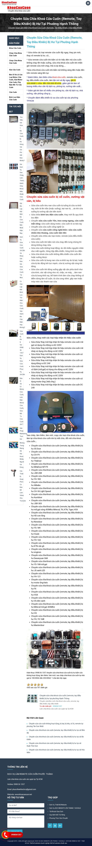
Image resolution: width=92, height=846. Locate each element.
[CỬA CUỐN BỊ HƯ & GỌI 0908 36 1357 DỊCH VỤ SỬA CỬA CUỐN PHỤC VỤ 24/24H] (13, 333)
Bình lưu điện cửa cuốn (14, 98)
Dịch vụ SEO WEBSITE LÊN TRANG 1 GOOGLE (65, 808)
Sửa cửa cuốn (14, 70)
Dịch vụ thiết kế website (58, 805)
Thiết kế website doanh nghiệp (39, 843)
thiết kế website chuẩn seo (58, 843)
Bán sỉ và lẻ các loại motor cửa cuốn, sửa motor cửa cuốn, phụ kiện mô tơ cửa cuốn (16, 81)
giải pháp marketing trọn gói (23, 433)
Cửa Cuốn (13, 92)
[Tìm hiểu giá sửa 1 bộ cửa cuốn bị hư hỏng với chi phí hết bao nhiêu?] (13, 119)
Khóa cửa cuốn (15, 48)
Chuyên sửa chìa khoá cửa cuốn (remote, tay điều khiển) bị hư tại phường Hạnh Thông (54, 42)
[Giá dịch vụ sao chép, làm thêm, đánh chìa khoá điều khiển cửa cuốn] (13, 166)
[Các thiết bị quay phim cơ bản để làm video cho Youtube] (13, 473)
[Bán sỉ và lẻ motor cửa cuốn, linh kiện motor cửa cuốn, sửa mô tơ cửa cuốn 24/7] (13, 380)
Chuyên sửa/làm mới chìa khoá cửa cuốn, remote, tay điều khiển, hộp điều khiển (45, 28)
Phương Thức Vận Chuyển (58, 818)
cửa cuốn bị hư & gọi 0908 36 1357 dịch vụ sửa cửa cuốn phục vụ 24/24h (22, 352)
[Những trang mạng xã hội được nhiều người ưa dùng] (13, 445)
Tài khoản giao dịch (56, 811)
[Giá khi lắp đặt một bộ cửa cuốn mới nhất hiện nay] (13, 205)
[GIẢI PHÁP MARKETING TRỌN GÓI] (13, 430)
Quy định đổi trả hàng (57, 815)
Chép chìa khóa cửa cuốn (15, 54)
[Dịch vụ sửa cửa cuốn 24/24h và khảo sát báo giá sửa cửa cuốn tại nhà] (13, 239)
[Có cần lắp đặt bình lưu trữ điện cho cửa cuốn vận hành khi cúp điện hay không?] (13, 283)
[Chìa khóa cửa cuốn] (19, 9)
